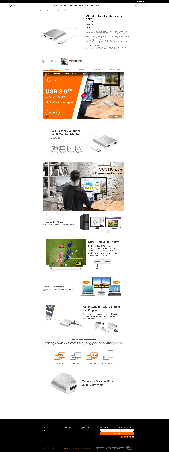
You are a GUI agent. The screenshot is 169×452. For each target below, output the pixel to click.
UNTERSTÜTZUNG (94, 5)
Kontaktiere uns (84, 428)
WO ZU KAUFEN (64, 5)
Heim (40, 10)
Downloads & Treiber (85, 427)
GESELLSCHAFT (73, 5)
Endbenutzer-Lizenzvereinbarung (78, 448)
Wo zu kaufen (47, 427)
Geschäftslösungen (66, 427)
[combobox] (143, 5)
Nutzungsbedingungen (66, 448)
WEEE (45, 431)
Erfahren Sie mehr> (130, 449)
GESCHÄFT (55, 5)
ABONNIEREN (117, 433)
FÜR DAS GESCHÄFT (84, 5)
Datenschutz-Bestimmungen (56, 448)
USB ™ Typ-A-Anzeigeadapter (48, 10)
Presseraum (46, 428)
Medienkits (46, 430)
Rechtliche (88, 448)
